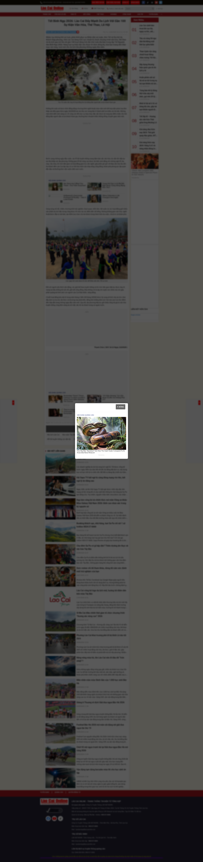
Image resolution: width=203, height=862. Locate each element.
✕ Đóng (120, 407)
